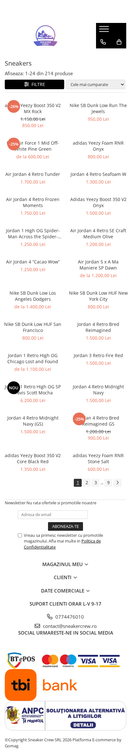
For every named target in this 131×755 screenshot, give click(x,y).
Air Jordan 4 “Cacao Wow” (33, 262)
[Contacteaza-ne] (103, 42)
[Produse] (104, 31)
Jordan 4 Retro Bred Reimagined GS (98, 421)
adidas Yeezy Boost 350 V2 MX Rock (33, 108)
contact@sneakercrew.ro (69, 626)
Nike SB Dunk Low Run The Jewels (98, 108)
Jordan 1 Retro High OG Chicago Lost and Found (32, 358)
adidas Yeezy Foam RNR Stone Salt (98, 458)
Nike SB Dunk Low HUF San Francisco (32, 327)
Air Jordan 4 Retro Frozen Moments (32, 202)
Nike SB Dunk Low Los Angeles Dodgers (33, 296)
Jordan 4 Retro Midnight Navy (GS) (33, 421)
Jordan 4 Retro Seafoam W (98, 174)
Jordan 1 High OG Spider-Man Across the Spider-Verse (33, 233)
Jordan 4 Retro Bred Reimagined (98, 327)
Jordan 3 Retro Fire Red (98, 355)
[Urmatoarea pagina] (117, 483)
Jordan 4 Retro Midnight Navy (98, 390)
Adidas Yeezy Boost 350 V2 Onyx (98, 202)
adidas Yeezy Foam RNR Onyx (98, 146)
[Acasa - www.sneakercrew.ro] (45, 36)
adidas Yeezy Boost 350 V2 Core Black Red (33, 458)
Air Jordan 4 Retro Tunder (32, 174)
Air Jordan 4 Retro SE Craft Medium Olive (98, 233)
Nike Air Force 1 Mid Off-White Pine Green (33, 146)
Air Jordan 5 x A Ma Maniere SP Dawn (98, 265)
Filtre (37, 84)
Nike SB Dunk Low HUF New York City (98, 296)
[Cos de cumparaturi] (119, 42)
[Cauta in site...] (103, 54)
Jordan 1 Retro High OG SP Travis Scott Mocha (33, 390)
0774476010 (69, 617)
